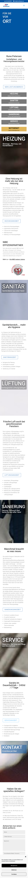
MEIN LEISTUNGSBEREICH (14, 87)
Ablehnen (14, 870)
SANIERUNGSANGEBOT (12, 610)
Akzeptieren (14, 865)
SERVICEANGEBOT (10, 720)
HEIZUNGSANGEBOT (11, 221)
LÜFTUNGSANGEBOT (11, 475)
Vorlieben (14, 874)
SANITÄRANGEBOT (9, 357)
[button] (25, 856)
